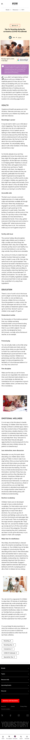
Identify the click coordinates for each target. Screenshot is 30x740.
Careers (13, 706)
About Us (3, 706)
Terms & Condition (5, 709)
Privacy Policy (23, 706)
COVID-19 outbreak (9, 653)
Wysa (14, 37)
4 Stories (19, 37)
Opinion (14, 25)
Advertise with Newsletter (10, 701)
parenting (6, 641)
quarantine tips (8, 657)
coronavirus (7, 649)
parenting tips (8, 645)
